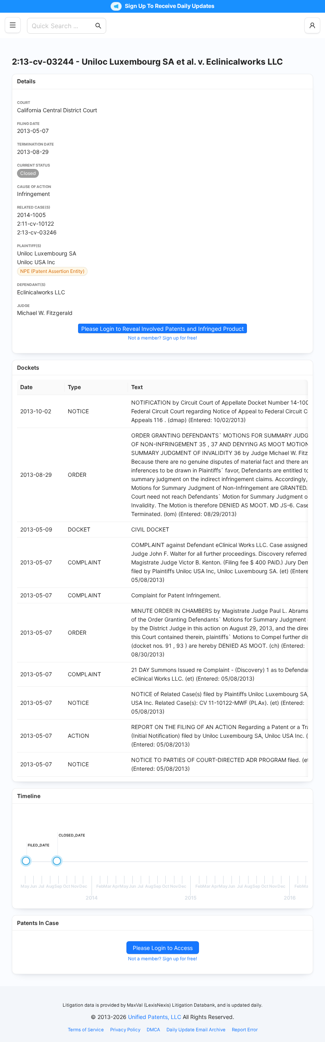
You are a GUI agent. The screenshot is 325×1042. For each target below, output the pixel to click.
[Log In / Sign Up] (312, 25)
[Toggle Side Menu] (13, 25)
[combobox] (63, 26)
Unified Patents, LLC (154, 1016)
